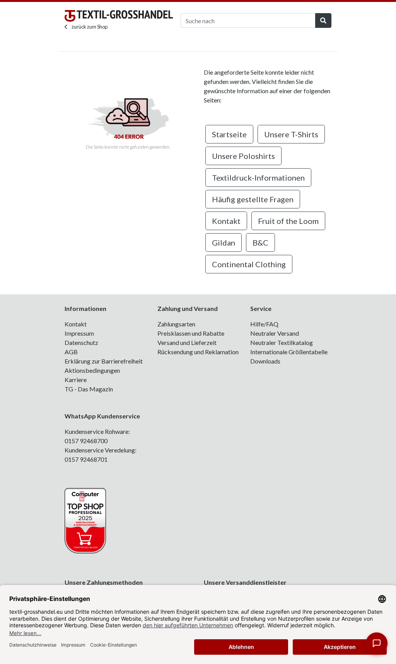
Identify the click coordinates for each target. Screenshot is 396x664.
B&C (260, 242)
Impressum (79, 333)
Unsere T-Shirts (291, 134)
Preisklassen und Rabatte (190, 333)
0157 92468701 (86, 459)
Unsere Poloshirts (243, 155)
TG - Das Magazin (89, 389)
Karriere (76, 379)
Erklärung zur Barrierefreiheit (104, 361)
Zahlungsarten (176, 324)
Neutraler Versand (274, 333)
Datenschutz (81, 342)
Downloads (265, 361)
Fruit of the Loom (288, 220)
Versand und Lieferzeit (187, 342)
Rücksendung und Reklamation (198, 351)
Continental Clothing (249, 264)
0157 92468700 (86, 440)
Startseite (229, 134)
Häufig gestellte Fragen (253, 199)
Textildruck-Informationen (258, 177)
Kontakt (226, 220)
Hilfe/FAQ (264, 324)
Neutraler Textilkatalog (281, 342)
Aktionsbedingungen (92, 370)
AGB (71, 351)
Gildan (223, 242)
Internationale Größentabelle (289, 351)
